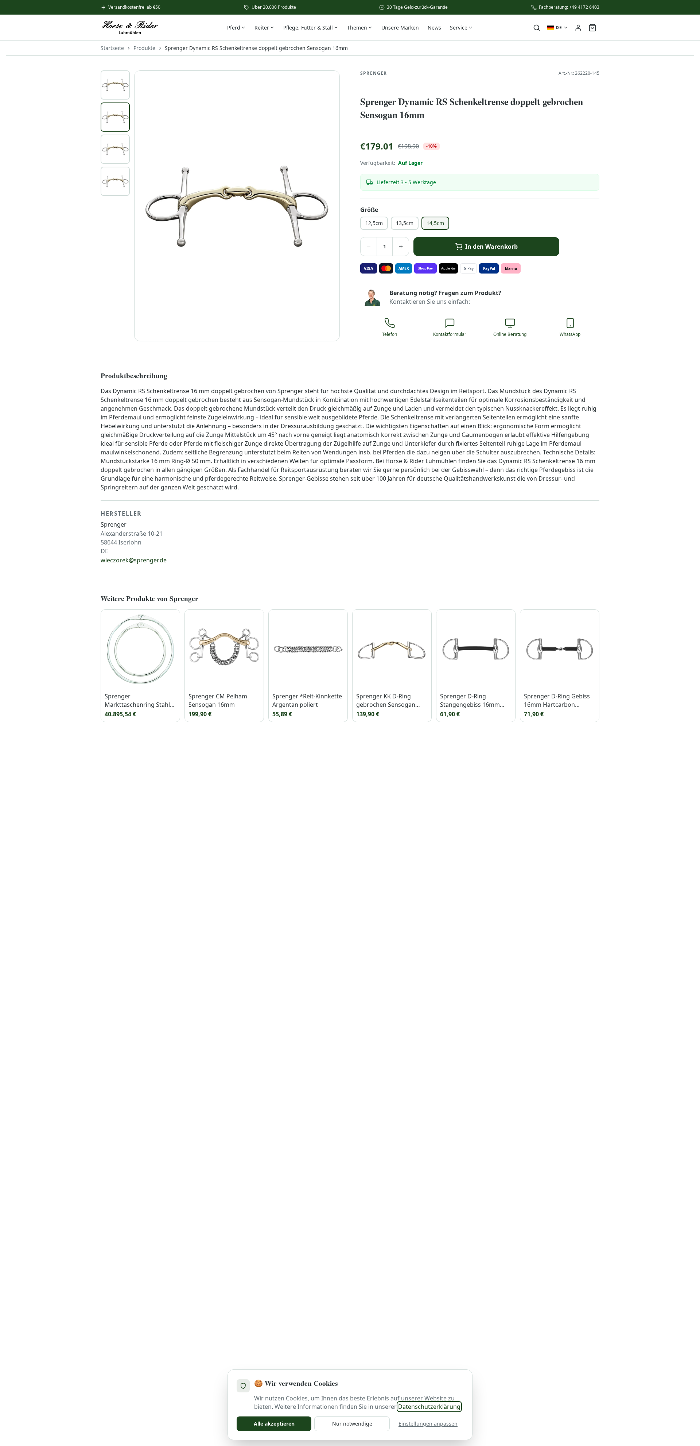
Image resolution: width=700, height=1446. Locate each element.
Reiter (261, 27)
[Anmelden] (578, 27)
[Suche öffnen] (536, 27)
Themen (357, 27)
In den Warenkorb (491, 247)
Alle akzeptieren (274, 1423)
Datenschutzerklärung (429, 1407)
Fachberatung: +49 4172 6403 (569, 7)
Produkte (144, 47)
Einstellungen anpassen (428, 1423)
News (434, 27)
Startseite (112, 47)
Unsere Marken (400, 27)
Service (458, 27)
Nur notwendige (352, 1423)
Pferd (233, 27)
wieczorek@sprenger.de (134, 560)
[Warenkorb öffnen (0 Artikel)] (592, 28)
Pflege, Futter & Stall (308, 27)
